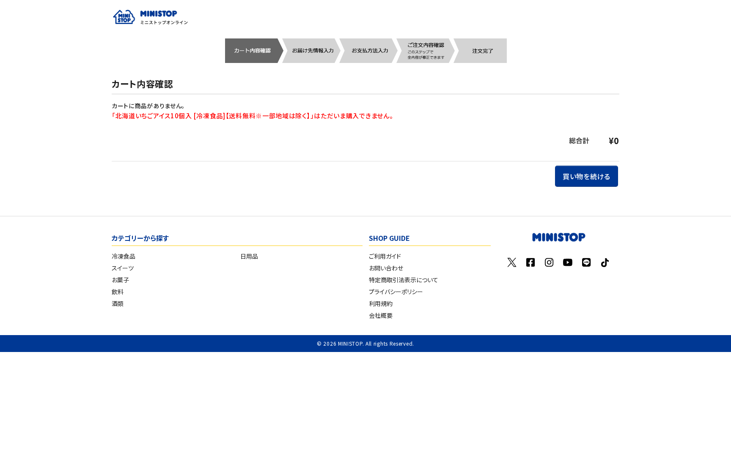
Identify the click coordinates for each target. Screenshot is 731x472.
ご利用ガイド (385, 256)
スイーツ (123, 268)
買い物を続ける (586, 176)
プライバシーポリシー (396, 291)
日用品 (249, 256)
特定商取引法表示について (403, 280)
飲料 (118, 291)
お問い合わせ (386, 268)
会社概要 (381, 315)
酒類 (118, 303)
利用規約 (381, 303)
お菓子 (120, 280)
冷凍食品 (123, 256)
